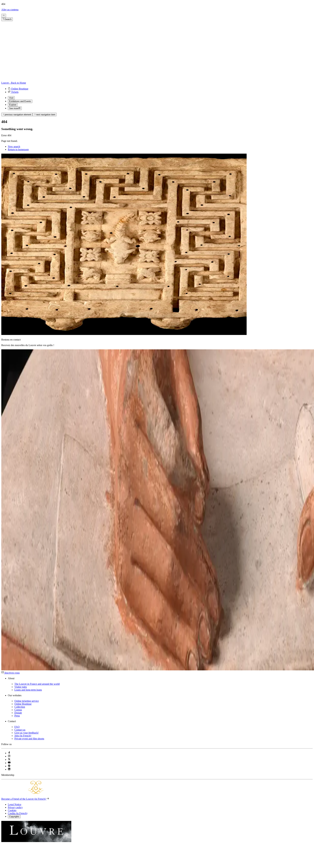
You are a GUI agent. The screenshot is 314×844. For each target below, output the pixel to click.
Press (17, 715)
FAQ (17, 726)
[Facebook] (9, 753)
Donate (18, 712)
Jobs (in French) (22, 735)
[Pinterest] (9, 766)
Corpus (18, 709)
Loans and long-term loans (28, 689)
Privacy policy (15, 807)
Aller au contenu (9, 9)
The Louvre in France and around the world (37, 684)
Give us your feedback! (26, 732)
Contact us (19, 729)
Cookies (12, 810)
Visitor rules (20, 686)
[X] (9, 759)
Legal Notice (14, 804)
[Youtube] (9, 762)
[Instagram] (9, 756)
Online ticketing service (26, 701)
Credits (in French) (17, 813)
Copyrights (14, 816)
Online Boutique (23, 703)
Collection (19, 706)
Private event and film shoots (29, 738)
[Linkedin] (9, 769)
